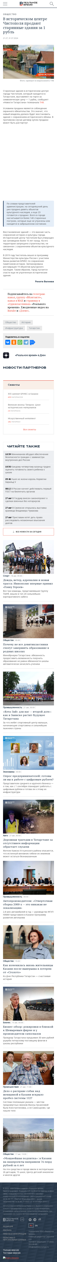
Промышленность (12, 707)
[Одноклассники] (13, 342)
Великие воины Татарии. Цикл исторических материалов (24, 407)
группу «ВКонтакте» (28, 297)
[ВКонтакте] (7, 342)
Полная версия (11, 1249)
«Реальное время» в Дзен (30, 355)
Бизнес (6, 1022)
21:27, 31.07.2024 (10, 38)
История (26, 322)
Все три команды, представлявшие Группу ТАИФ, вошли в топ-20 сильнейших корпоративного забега (28, 588)
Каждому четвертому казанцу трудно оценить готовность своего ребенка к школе (27, 469)
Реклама (7, 1230)
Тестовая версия (12, 1252)
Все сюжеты (29, 429)
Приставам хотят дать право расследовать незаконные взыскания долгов (25, 520)
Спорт (6, 576)
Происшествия (11, 1087)
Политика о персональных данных (14, 1239)
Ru (31, 1225)
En (36, 1225)
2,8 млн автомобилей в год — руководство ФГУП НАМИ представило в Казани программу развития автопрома (28, 909)
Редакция (8, 1226)
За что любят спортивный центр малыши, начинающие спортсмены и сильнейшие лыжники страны (27, 720)
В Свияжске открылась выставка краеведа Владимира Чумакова (26, 509)
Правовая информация (14, 1234)
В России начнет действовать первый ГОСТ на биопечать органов (28, 490)
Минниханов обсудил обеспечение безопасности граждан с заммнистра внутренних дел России (26, 457)
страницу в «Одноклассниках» (24, 302)
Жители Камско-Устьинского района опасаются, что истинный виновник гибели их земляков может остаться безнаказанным (28, 848)
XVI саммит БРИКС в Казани (23, 395)
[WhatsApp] (19, 342)
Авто (5, 835)
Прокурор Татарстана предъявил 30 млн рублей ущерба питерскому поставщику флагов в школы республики (28, 1035)
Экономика (8, 772)
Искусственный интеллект (22, 420)
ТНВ (42, 102)
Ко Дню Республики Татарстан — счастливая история (28, 971)
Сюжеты (14, 384)
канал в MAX (15, 300)
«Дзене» (24, 310)
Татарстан (34, 328)
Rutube (12, 310)
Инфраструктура (14, 328)
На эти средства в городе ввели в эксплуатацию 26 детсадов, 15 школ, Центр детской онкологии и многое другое (28, 1166)
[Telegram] (26, 342)
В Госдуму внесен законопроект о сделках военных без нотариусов (26, 500)
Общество (10, 14)
